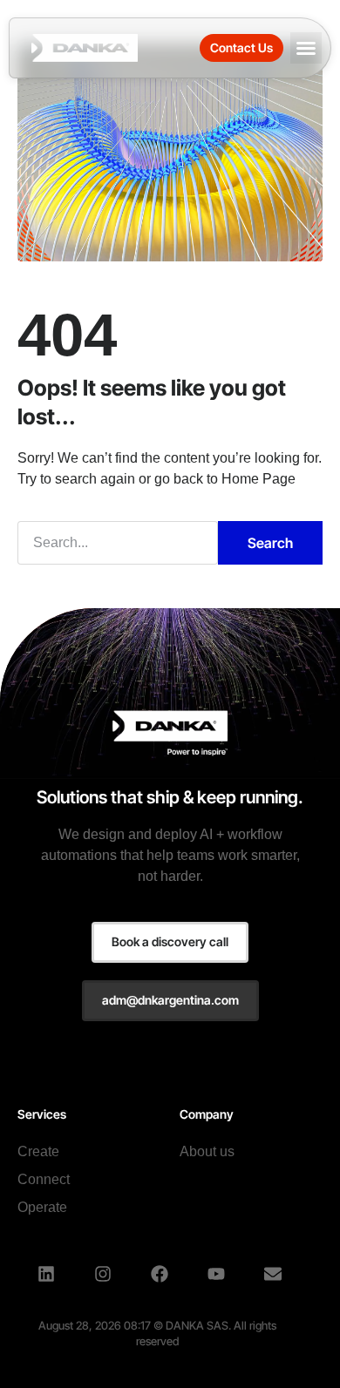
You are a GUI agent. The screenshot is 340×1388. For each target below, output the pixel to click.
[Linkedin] (46, 1273)
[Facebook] (159, 1273)
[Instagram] (102, 1273)
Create (38, 1151)
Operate (42, 1207)
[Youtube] (216, 1273)
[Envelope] (272, 1273)
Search (270, 543)
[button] (306, 48)
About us (207, 1151)
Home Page (258, 478)
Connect (43, 1179)
